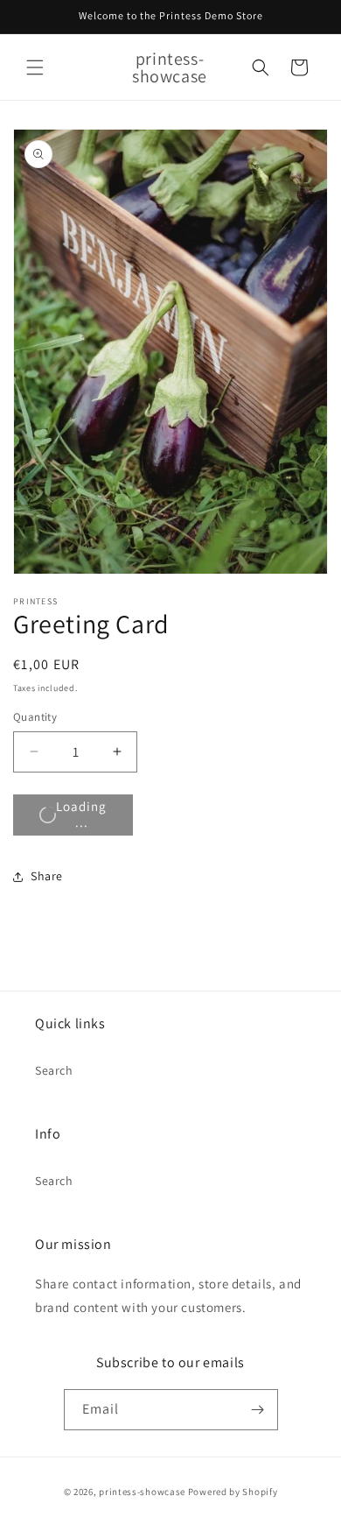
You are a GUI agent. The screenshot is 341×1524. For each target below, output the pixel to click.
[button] (35, 67)
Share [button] (47, 876)
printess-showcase (142, 1491)
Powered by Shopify (233, 1491)
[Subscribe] (258, 1409)
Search (54, 1070)
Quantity (35, 716)
